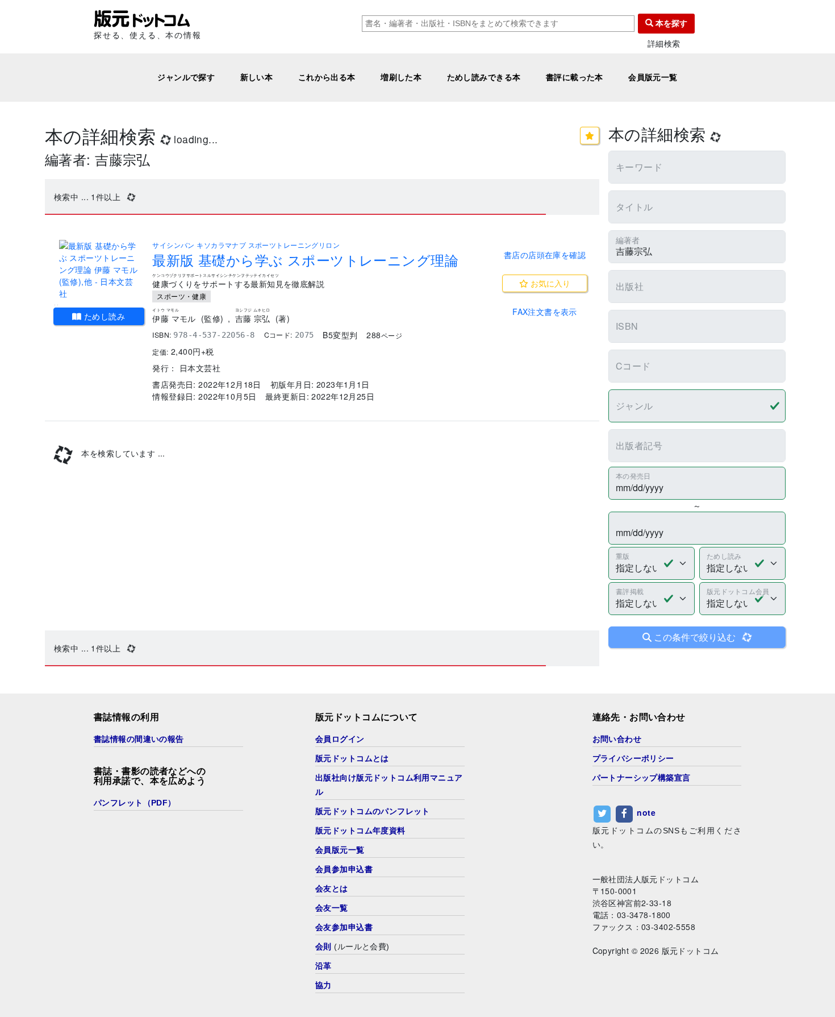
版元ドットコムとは (352, 758)
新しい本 (256, 77)
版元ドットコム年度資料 (360, 830)
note (646, 812)
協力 (323, 985)
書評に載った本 (574, 77)
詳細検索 (664, 43)
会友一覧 (331, 907)
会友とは (331, 888)
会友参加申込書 (344, 927)
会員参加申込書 (344, 869)
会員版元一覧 (653, 77)
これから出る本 (327, 77)
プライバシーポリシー (633, 758)
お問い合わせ (617, 739)
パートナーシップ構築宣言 (641, 777)
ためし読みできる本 (484, 77)
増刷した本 (401, 77)
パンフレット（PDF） (135, 802)
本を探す (670, 23)
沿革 (323, 965)
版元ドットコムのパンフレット (372, 811)
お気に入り (549, 283)
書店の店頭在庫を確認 (545, 254)
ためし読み (104, 316)
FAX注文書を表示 (544, 311)
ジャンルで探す (186, 77)
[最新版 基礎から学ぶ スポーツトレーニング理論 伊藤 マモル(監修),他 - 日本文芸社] (99, 270)
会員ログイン (340, 739)
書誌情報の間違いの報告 (139, 739)
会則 (323, 946)
